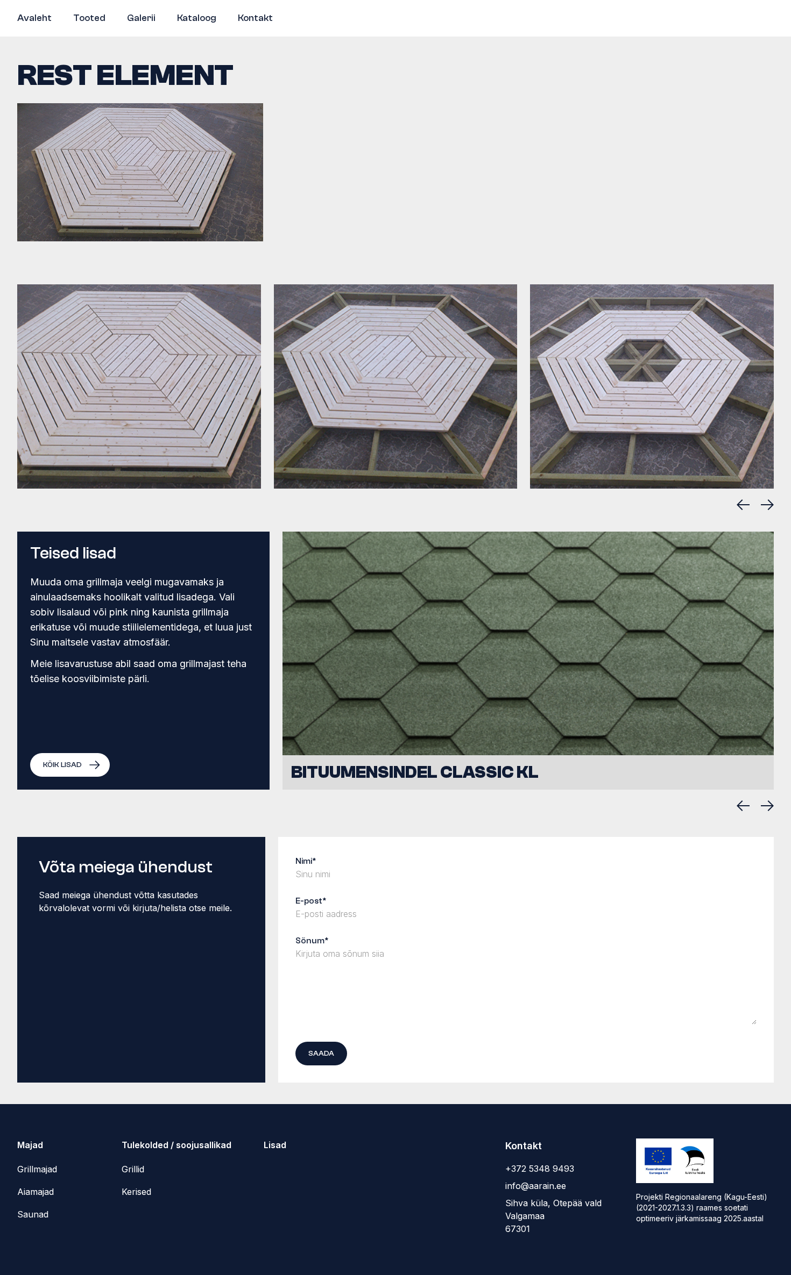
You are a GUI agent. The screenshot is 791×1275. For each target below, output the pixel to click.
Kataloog (196, 18)
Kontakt (255, 18)
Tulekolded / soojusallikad (176, 1145)
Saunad (32, 1214)
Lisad (275, 1145)
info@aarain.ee (535, 1185)
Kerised (136, 1191)
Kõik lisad (62, 765)
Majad (30, 1145)
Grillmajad (37, 1169)
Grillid (133, 1169)
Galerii (141, 18)
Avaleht (34, 18)
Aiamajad (35, 1191)
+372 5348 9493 (539, 1168)
